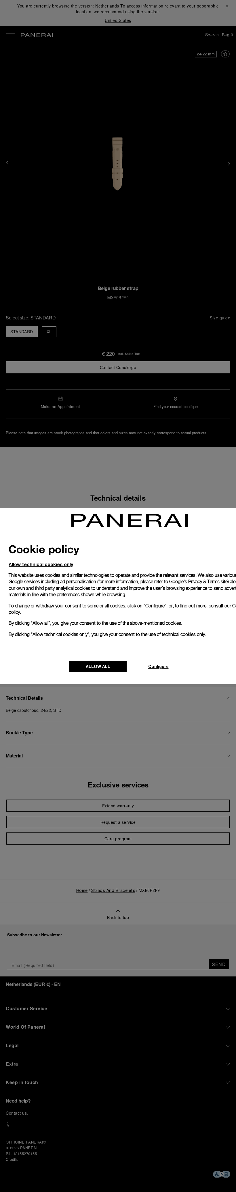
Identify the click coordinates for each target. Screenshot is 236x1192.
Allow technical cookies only (41, 564)
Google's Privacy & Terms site (198, 581)
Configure (158, 666)
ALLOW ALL (98, 666)
